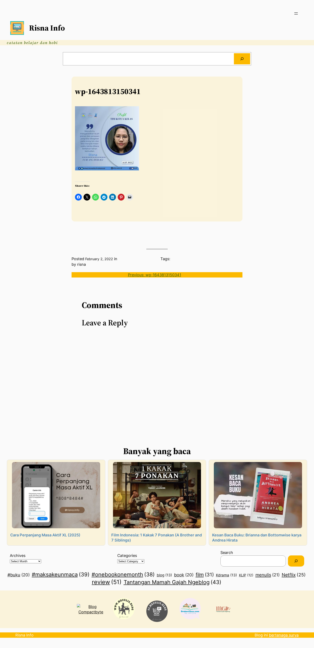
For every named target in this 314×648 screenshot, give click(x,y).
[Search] (242, 58)
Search (226, 552)
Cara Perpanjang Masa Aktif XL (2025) (45, 535)
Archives (17, 555)
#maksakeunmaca (61, 574)
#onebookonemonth (123, 574)
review (107, 582)
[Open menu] (296, 13)
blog (164, 575)
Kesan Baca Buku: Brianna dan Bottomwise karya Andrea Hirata (256, 537)
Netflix (294, 574)
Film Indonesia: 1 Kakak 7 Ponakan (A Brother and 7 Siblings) (156, 537)
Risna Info (47, 28)
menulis (267, 574)
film (205, 575)
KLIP (246, 575)
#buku (18, 574)
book (184, 574)
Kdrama (226, 575)
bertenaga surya (284, 635)
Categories (127, 555)
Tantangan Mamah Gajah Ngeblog (172, 582)
